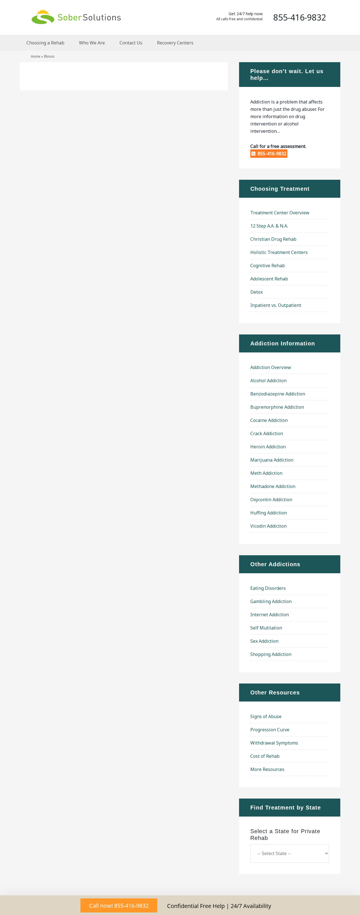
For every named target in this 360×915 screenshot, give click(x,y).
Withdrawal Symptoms (274, 743)
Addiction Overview (270, 367)
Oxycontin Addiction (271, 499)
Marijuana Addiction (271, 460)
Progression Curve (269, 730)
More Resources (267, 769)
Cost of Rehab (265, 756)
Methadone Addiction (272, 486)
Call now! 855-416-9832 (118, 905)
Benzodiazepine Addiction (277, 394)
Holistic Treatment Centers (279, 252)
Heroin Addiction (268, 447)
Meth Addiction (266, 473)
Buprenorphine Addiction (277, 407)
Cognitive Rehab (267, 265)
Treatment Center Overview (279, 213)
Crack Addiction (266, 433)
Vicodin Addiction (268, 526)
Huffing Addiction (268, 513)
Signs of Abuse (266, 716)
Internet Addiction (269, 615)
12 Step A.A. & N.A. (269, 226)
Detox (256, 292)
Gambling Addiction (271, 601)
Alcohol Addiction (268, 380)
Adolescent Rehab (269, 279)
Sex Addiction (264, 641)
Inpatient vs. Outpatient (275, 305)
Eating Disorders (268, 588)
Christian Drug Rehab (273, 239)
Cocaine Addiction (269, 420)
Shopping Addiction (270, 654)
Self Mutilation (266, 628)
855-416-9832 (270, 153)
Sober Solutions (76, 16)
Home (35, 56)
